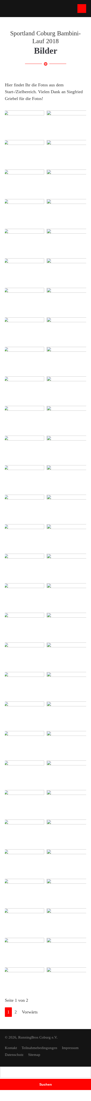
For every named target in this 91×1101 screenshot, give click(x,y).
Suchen (45, 1084)
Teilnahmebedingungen (39, 1048)
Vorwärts (30, 1012)
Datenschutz (14, 1055)
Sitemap (34, 1055)
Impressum (70, 1048)
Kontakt (11, 1048)
